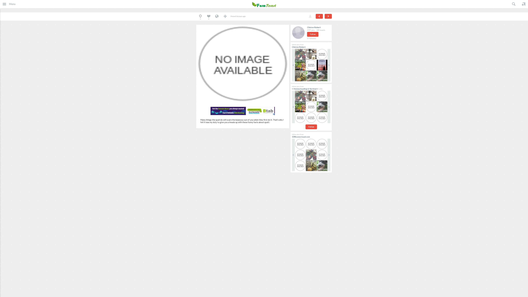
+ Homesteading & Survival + (305, 89)
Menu (12, 4)
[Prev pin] (319, 16)
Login (523, 4)
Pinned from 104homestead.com (217, 16)
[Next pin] (328, 16)
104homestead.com (301, 137)
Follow (313, 34)
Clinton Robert (314, 27)
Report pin (310, 16)
